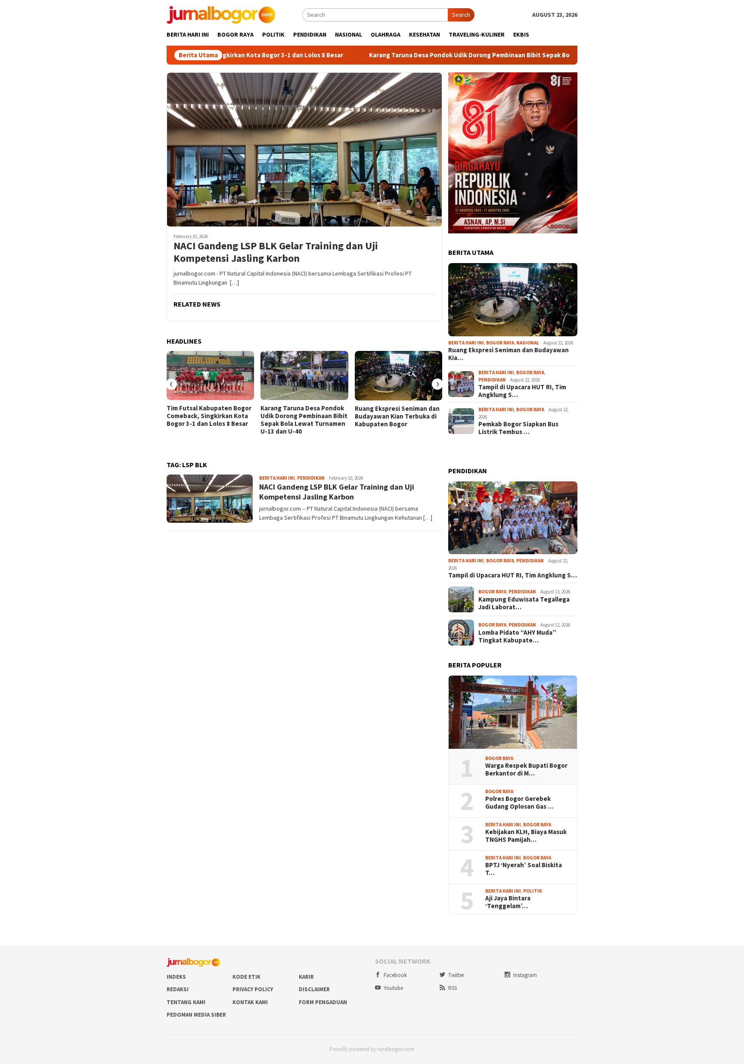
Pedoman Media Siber (196, 1014)
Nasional (527, 343)
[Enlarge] (566, 83)
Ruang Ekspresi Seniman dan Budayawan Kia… (508, 354)
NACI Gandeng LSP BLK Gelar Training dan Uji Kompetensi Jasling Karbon (276, 252)
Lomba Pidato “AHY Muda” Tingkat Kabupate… (517, 636)
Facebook (395, 975)
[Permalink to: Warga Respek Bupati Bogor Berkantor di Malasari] (512, 712)
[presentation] (171, 384)
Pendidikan (311, 478)
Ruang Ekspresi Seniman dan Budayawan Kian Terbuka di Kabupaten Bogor (397, 416)
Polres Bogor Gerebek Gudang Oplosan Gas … (519, 802)
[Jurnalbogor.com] (221, 14)
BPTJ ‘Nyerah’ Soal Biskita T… (523, 869)
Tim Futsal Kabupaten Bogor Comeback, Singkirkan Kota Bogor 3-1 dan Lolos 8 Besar (209, 416)
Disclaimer (314, 989)
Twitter (456, 975)
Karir (306, 976)
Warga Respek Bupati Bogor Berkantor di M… (526, 769)
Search (461, 15)
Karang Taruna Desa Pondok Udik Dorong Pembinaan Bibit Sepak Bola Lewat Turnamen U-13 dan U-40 (465, 55)
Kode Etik (246, 976)
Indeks (176, 976)
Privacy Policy (252, 989)
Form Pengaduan (323, 1002)
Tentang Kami (186, 1002)
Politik (532, 891)
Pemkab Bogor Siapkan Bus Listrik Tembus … (518, 428)
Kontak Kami (250, 1002)
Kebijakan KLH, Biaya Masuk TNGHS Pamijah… (526, 836)
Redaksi (178, 989)
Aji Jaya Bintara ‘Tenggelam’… (507, 902)
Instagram (525, 975)
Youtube (393, 988)
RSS (452, 988)
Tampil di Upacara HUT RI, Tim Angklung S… (522, 391)
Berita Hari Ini (277, 478)
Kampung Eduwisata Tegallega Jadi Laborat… (524, 603)
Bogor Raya (500, 343)
